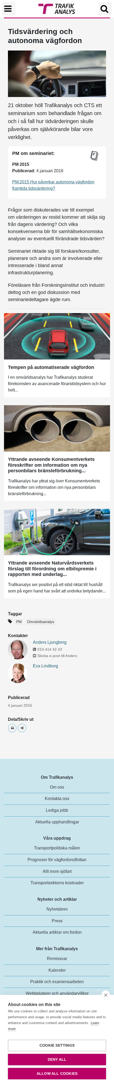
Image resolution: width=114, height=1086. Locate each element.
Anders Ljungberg (50, 642)
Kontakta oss (57, 798)
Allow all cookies (57, 1074)
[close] (105, 994)
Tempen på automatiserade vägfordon (51, 367)
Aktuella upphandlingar (57, 822)
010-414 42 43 (49, 649)
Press (57, 921)
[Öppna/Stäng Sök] (105, 8)
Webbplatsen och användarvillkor (57, 993)
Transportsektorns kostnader (57, 883)
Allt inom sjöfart (57, 871)
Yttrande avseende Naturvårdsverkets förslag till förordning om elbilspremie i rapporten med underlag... (52, 568)
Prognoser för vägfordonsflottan (57, 859)
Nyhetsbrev (57, 909)
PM (19, 622)
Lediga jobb (57, 810)
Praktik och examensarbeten (57, 981)
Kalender (57, 970)
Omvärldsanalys (40, 622)
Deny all (57, 1060)
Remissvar (57, 958)
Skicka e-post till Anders (57, 656)
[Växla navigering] (8, 8)
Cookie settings (57, 1045)
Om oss (57, 787)
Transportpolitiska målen (57, 848)
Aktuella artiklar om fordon (57, 932)
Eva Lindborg (45, 666)
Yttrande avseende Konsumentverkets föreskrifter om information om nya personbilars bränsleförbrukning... (51, 465)
